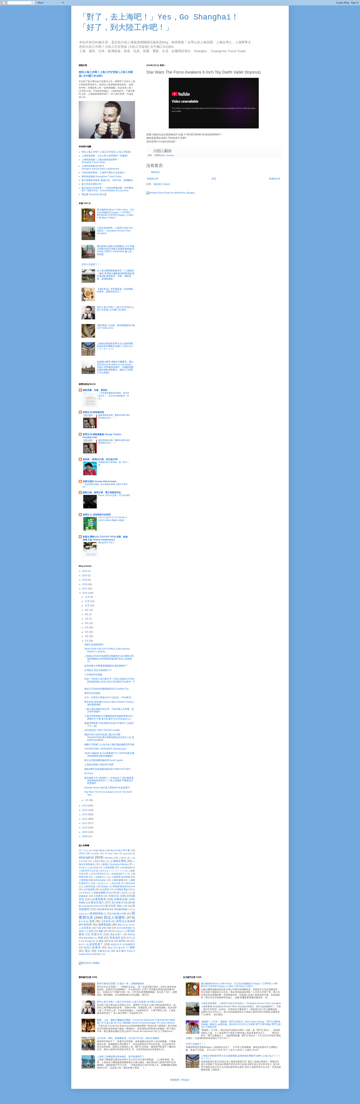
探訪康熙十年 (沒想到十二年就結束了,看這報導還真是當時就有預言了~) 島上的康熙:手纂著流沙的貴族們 (109, 781)
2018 (85, 584)
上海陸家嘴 (117, 880)
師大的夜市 (117, 902)
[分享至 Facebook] (166, 151)
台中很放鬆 (89, 889)
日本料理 (106, 921)
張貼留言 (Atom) (162, 184)
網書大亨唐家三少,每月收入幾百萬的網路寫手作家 (109, 744)
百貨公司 (96, 934)
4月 (87, 632)
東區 (120, 925)
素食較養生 (88, 938)
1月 (87, 800)
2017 (85, 588)
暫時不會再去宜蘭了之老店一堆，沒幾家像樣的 (120, 983)
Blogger (185, 1079)
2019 (85, 580)
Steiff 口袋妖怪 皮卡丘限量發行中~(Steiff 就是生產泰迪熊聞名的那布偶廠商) (109, 754)
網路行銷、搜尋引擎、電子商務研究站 (102, 492)
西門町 (122, 941)
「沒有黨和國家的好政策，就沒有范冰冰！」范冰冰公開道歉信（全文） (113, 396)
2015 (85, 805)
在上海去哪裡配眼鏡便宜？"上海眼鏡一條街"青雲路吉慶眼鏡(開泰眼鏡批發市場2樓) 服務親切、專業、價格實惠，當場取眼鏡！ (115, 274)
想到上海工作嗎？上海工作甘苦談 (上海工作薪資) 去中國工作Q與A (115, 308)
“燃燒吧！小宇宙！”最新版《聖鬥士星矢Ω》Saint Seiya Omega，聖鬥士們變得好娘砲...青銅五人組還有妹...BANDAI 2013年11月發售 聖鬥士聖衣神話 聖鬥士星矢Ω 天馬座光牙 (241, 1024)
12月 (87, 597)
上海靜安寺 (101, 883)
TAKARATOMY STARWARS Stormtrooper (105, 749)
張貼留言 (155, 172)
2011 (85, 823)
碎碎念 (131, 934)
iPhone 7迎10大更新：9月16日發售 (114, 495)
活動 (108, 928)
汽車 (98, 928)
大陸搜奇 (98, 896)
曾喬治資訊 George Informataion (99, 481)
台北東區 (104, 889)
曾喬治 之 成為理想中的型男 (97, 514)
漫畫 (100, 931)
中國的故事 (129, 883)
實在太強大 (97, 902)
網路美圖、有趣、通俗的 (95, 390)
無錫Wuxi (120, 931)
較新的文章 (152, 178)
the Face (88, 773)
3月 (87, 636)
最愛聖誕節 (104, 924)
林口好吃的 (130, 925)
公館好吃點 (89, 886)
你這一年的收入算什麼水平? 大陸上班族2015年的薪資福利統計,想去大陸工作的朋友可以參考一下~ (109, 682)
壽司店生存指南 (92, 693)
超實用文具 (116, 944)
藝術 (101, 941)
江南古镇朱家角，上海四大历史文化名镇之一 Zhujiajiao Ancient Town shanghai (115, 231)
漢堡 (91, 931)
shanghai (86, 857)
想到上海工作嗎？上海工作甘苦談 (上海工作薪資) (106, 152)
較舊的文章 (274, 178)
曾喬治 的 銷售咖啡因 (93, 412)
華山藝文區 (90, 941)
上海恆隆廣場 (125, 867)
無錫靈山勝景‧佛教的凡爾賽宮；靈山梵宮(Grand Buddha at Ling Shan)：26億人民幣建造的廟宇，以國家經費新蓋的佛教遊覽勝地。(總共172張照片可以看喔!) (115, 367)
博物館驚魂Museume (123, 886)
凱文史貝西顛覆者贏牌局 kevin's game (103, 760)
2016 (85, 593)
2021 (85, 571)
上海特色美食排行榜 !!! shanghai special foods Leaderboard (100, 167)
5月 (87, 627)
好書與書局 (99, 899)
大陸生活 (113, 895)
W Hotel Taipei (111, 853)
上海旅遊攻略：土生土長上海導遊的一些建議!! (105, 155)
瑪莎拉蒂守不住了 (106, 542)
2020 (85, 575)
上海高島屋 (115, 883)
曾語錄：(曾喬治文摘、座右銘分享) (100, 459)
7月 (87, 619)
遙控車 (121, 947)
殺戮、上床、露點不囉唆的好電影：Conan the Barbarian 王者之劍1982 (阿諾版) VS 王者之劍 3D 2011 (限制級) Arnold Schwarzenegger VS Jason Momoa (136, 1021)
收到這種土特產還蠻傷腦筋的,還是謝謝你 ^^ (106, 665)
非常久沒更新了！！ (92, 264)
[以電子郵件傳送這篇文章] (155, 151)
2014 (85, 810)
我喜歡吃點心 (98, 913)
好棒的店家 (121, 899)
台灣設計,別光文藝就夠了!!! (97, 670)
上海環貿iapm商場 (120, 877)
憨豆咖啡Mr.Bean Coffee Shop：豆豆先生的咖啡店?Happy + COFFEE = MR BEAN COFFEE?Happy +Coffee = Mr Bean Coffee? (115, 213)
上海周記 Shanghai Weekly (114, 864)
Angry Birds (99, 850)
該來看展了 (96, 944)
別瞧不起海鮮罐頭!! (94, 644)
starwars (170, 155)
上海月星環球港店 (97, 874)
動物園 (104, 886)
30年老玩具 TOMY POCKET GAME (102, 730)
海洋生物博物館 (124, 928)
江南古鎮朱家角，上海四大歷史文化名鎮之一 (104, 172)
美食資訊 (115, 937)
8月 (87, 614)
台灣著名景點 (121, 889)
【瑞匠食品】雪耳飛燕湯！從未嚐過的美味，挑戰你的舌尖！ (115, 290)
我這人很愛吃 (114, 917)
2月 (87, 640)
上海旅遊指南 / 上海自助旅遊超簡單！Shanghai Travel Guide (100, 161)
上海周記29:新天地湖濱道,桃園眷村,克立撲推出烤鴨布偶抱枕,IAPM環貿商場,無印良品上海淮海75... (109, 659)
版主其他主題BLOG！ (93, 184)
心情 (124, 906)
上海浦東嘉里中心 (118, 874)
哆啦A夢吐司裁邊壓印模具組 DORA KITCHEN (107, 769)
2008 (85, 836)
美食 (100, 937)
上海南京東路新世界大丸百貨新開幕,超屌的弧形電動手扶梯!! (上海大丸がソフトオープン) (115, 346)
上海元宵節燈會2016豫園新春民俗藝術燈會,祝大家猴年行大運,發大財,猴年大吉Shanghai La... (108, 717)
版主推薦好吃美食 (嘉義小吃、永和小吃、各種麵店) (107, 180)
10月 (87, 605)
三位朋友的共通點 (93, 674)
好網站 (82, 902)
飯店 (99, 954)
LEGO (82, 853)
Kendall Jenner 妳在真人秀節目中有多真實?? (107, 787)
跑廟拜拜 (130, 944)
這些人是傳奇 (92, 947)
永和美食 (86, 928)
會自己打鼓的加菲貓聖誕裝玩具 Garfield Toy (106, 688)
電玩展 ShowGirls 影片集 (94, 194)
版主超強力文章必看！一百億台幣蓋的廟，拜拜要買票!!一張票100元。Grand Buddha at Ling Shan (107, 189)
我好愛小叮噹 (119, 913)
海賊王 (82, 931)
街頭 (111, 941)
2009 (85, 832)
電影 (132, 947)
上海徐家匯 (108, 867)
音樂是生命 (104, 951)
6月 (87, 623)
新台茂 (82, 921)
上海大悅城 (93, 867)
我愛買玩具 (159, 155)
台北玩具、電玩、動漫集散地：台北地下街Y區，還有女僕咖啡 (128, 1038)
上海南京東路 (98, 861)
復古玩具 (110, 905)
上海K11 (123, 858)
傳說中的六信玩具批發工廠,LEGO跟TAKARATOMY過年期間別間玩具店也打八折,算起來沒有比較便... (109, 737)
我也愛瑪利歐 (121, 909)
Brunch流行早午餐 (120, 850)
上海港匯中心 (99, 877)
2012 (85, 819)
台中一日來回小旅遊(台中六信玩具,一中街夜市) (107, 697)
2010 (85, 827)
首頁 (214, 178)
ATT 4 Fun (84, 850)
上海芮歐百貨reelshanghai (92, 880)
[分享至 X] (162, 151)
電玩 (88, 950)
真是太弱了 (116, 934)
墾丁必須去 (122, 893)
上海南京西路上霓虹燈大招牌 (99, 764)
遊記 (110, 947)
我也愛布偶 (103, 909)
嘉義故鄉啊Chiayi (103, 892)
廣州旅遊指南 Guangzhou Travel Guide (101, 176)
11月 (87, 601)
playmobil (127, 853)
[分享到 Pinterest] (170, 151)
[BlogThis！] (159, 151)
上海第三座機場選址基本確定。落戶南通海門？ (120, 1056)
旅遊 (92, 921)
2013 (85, 814)
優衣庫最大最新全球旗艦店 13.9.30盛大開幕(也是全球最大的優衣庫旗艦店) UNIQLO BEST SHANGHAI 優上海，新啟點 (115, 250)
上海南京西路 (118, 860)
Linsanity (95, 853)
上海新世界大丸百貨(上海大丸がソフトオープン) (101, 871)
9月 (87, 610)
